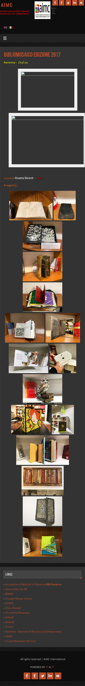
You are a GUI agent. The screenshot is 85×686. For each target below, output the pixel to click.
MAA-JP (9, 617)
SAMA (8, 636)
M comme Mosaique (17, 612)
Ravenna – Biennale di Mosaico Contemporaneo (33, 631)
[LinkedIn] (74, 3)
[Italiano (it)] (10, 27)
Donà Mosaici (13, 608)
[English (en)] (5, 27)
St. (53, 667)
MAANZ (9, 622)
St (47, 667)
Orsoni (9, 627)
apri (40, 178)
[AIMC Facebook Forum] (61, 3)
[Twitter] (68, 3)
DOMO (9, 603)
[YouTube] (81, 3)
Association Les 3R (16, 589)
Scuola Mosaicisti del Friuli (20, 641)
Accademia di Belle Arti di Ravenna (33, 584)
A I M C (6, 5)
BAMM (9, 594)
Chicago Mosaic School (18, 598)
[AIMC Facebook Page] (55, 3)
